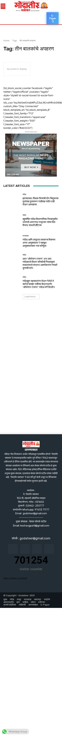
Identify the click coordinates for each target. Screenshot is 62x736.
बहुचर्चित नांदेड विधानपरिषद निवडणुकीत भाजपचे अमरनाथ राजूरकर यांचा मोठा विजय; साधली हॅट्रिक (40, 222)
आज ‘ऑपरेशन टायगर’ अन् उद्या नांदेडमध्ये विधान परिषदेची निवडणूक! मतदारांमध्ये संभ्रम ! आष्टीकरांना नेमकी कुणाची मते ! (40, 263)
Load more (30, 296)
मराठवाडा (26, 236)
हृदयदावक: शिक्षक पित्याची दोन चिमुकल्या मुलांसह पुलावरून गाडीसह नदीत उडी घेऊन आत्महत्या (40, 201)
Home (6, 40)
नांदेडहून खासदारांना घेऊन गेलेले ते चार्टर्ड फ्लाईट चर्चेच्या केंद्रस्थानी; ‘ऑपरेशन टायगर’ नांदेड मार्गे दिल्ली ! (39, 284)
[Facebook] (13, 549)
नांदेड (24, 194)
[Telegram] (37, 549)
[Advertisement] (31, 338)
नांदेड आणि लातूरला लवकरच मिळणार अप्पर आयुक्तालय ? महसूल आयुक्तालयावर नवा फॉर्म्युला (39, 242)
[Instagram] (25, 549)
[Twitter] (49, 549)
